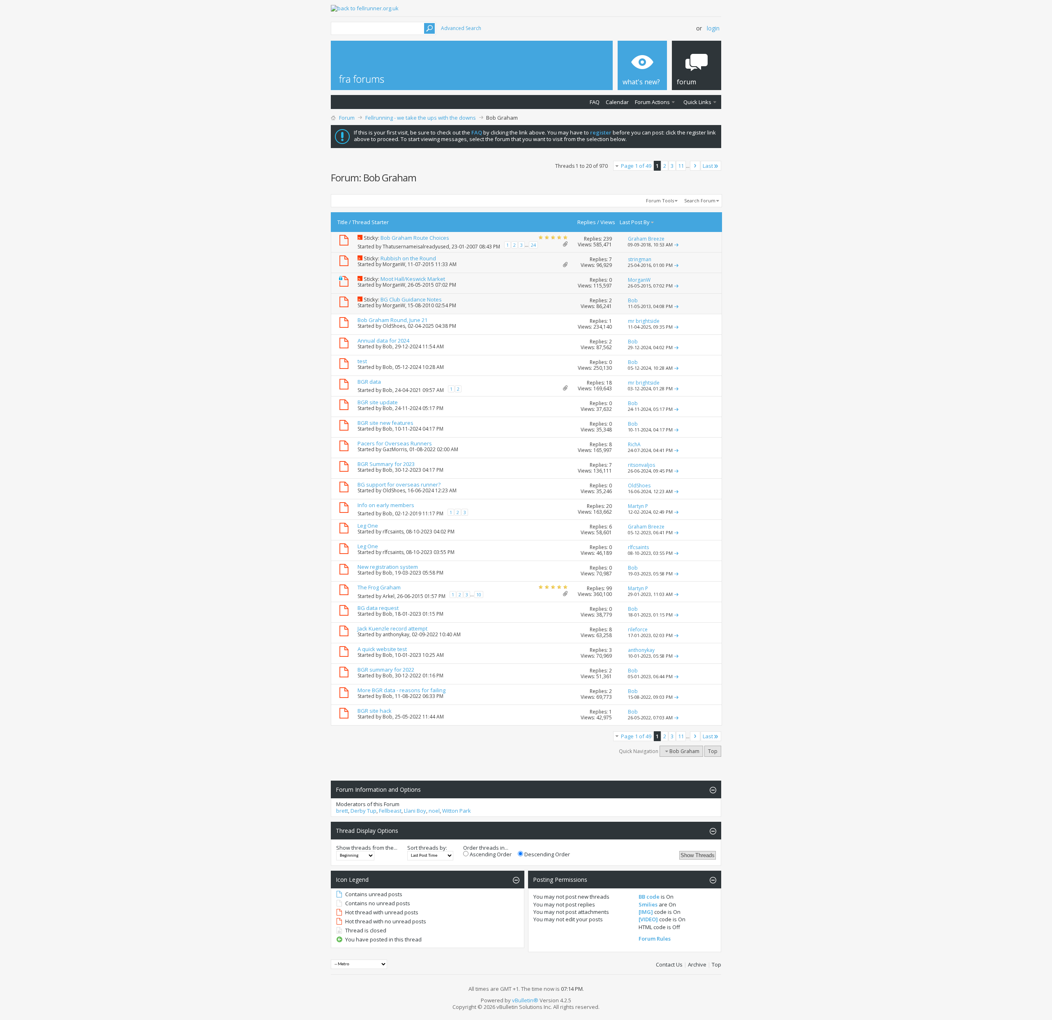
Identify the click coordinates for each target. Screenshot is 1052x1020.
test (362, 361)
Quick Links (697, 102)
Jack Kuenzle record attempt (392, 628)
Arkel (388, 596)
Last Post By (635, 222)
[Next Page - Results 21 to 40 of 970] (695, 166)
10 (478, 594)
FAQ (595, 102)
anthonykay (396, 634)
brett (342, 810)
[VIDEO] (648, 919)
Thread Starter (370, 222)
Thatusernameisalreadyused (416, 246)
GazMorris (395, 449)
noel (434, 810)
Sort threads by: (427, 847)
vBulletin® (525, 1000)
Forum (347, 117)
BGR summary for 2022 (386, 669)
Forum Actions (652, 102)
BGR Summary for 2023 (386, 464)
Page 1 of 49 (636, 165)
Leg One (368, 525)
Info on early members (386, 505)
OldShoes (394, 325)
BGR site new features (385, 423)
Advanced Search (461, 28)
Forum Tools (660, 200)
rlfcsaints (393, 531)
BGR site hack (375, 710)
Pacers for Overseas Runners (395, 443)
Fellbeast (390, 810)
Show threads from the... (366, 847)
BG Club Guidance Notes (411, 299)
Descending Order (546, 854)
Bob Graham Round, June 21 (392, 320)
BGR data (369, 381)
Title (342, 222)
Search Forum (699, 200)
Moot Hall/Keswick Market (413, 279)
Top (712, 751)
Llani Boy (415, 810)
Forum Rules (655, 938)
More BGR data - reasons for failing (401, 690)
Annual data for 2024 (383, 340)
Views (607, 222)
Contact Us (669, 964)
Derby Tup (363, 810)
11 (681, 165)
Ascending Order (490, 854)
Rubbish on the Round (408, 258)
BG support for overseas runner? (399, 484)
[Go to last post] (676, 244)
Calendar (617, 102)
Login (713, 28)
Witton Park (456, 810)
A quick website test (382, 649)
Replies (586, 222)
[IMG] (646, 912)
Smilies (648, 904)
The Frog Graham (379, 587)
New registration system (388, 566)
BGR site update (378, 402)
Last (708, 165)
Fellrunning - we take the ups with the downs (420, 117)
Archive (697, 964)
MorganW (394, 264)
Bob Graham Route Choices (415, 237)
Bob (387, 346)
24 (533, 245)
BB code (649, 896)
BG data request (378, 608)
